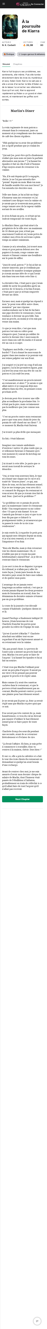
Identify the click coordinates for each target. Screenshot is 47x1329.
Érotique (9, 54)
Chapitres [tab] (17, 64)
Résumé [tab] (6, 64)
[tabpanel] (22, 436)
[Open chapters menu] (37, 1321)
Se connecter (37, 4)
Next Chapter (22, 799)
